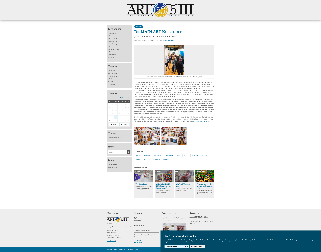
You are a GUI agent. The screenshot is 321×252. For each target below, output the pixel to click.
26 (116, 117)
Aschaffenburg (158, 155)
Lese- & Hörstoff (114, 49)
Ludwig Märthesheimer (168, 40)
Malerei (178, 155)
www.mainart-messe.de (200, 121)
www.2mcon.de (111, 241)
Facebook (139, 242)
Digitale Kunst (166, 159)
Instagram (138, 240)
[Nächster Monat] (128, 97)
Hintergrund (113, 41)
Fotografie (204, 155)
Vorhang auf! (113, 38)
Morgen (125, 124)
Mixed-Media (156, 159)
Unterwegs (112, 54)
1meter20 (112, 57)
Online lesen (113, 167)
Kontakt (138, 221)
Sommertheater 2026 (116, 138)
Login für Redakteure (143, 230)
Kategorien (114, 29)
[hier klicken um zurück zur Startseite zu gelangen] (160, 10)
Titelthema (112, 33)
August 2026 (119, 98)
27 (119, 117)
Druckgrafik (195, 155)
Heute (114, 124)
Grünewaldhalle (169, 155)
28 (122, 117)
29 (125, 117)
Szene (111, 52)
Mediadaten (113, 165)
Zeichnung (147, 159)
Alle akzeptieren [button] (172, 246)
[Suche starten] (128, 152)
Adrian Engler (133, 250)
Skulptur (186, 155)
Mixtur (111, 46)
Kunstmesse (147, 155)
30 (128, 117)
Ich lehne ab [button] (184, 246)
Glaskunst (138, 159)
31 (109, 120)
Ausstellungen (113, 44)
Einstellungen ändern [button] (197, 246)
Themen (112, 133)
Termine (112, 66)
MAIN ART (138, 155)
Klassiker (112, 36)
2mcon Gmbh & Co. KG (120, 250)
